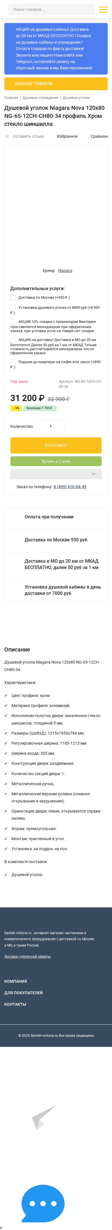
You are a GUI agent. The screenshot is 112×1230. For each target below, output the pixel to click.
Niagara (65, 271)
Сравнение (101, 136)
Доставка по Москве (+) (44, 297)
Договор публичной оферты (27, 957)
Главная (11, 97)
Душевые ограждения (40, 97)
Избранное (67, 136)
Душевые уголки (76, 97)
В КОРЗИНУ (56, 445)
